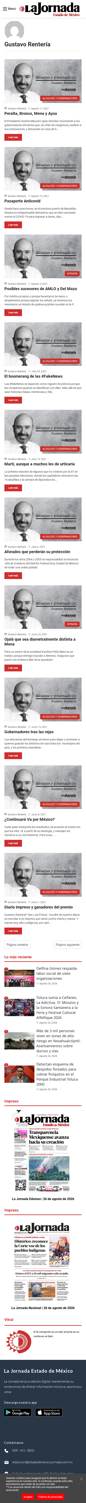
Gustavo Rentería (17, 108)
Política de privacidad (50, 1496)
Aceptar (28, 1496)
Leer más (13, 137)
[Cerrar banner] (81, 1479)
